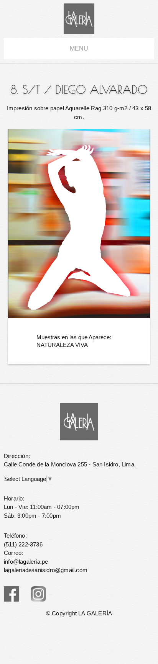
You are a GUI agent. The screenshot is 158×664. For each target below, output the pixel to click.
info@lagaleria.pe (26, 561)
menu (79, 48)
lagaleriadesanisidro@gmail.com (45, 570)
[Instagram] (38, 594)
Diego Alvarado (101, 89)
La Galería (79, 18)
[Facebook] (11, 594)
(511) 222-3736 (23, 544)
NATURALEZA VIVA (62, 345)
